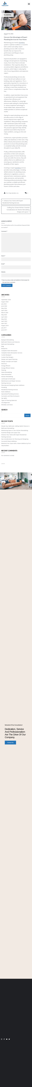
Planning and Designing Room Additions (12, 385)
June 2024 (4, 306)
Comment (4, 231)
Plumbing (4, 387)
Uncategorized (5, 402)
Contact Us (10, 742)
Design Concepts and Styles (9, 361)
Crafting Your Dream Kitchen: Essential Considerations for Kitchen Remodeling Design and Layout (18, 210)
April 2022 (4, 321)
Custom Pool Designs (7, 357)
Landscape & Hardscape (8, 379)
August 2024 (4, 302)
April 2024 (4, 310)
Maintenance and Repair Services (11, 381)
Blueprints (4, 348)
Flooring (3, 370)
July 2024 (3, 304)
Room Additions (5, 392)
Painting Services (6, 383)
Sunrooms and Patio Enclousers (10, 396)
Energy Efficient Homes (8, 368)
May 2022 (4, 319)
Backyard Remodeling (7, 340)
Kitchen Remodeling (7, 376)
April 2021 (4, 323)
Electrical (4, 363)
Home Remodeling (6, 372)
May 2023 (4, 315)
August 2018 (4, 325)
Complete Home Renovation (9, 350)
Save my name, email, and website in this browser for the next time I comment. (15, 281)
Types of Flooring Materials (9, 400)
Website (3, 272)
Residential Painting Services (9, 389)
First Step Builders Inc (12, 193)
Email (3, 264)
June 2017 (4, 330)
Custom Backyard (6, 355)
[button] (28, 3)
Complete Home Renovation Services (11, 353)
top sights (4, 398)
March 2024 (4, 312)
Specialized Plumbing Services (10, 394)
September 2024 (6, 299)
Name (3, 256)
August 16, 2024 (8, 34)
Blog (2, 346)
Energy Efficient (5, 366)
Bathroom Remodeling (7, 344)
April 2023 (4, 317)
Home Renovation (6, 374)
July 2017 (3, 328)
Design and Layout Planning (9, 359)
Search (4, 410)
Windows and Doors (7, 405)
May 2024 (4, 308)
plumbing (22, 42)
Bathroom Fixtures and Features (10, 342)
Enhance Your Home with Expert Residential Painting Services (12, 202)
